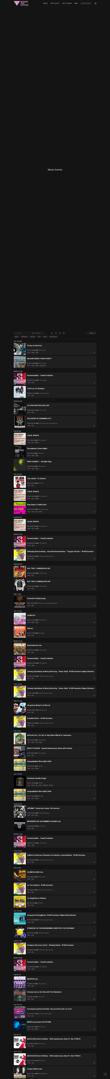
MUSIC (45, 3)
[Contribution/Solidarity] (55, 333)
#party (45, 336)
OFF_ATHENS (67, 3)
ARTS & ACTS (55, 3)
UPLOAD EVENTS (86, 3)
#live (39, 336)
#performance (53, 336)
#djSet (16, 336)
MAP (76, 3)
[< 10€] (59, 333)
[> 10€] (63, 333)
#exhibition (24, 336)
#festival (32, 336)
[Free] (51, 333)
